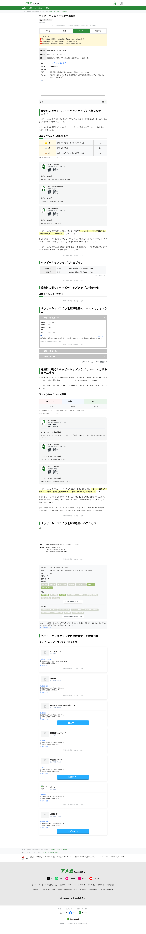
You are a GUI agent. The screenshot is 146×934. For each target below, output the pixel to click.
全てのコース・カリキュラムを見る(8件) (93, 362)
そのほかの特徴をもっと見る (73, 602)
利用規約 (35, 889)
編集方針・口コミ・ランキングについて (72, 885)
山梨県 (36, 11)
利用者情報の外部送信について (67, 889)
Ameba (65, 913)
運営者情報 (110, 885)
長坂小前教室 (44, 822)
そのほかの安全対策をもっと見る (73, 616)
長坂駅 (46, 11)
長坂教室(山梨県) (45, 659)
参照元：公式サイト (101, 336)
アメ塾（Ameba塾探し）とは (48, 885)
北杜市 (41, 11)
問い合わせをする (45, 627)
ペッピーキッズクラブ (58, 63)
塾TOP (23, 11)
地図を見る (45, 665)
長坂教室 (43, 713)
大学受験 (72, 878)
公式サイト (73, 722)
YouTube (96, 878)
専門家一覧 (101, 885)
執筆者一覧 (91, 885)
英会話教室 (30, 11)
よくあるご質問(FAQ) (106, 889)
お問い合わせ (92, 889)
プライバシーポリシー (48, 889)
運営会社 (83, 889)
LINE (60, 878)
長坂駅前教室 (44, 686)
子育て (84, 878)
